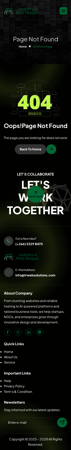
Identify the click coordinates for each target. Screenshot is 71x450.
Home (8, 352)
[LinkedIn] (28, 332)
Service (9, 362)
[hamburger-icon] (63, 11)
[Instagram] (18, 332)
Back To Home (30, 149)
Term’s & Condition (18, 391)
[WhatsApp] (39, 332)
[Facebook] (7, 332)
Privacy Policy (14, 386)
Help (7, 381)
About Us (10, 357)
